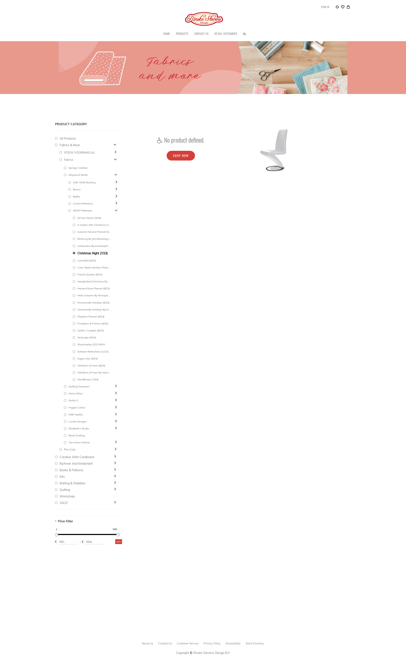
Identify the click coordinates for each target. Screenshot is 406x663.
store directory (255, 643)
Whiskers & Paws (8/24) (91, 365)
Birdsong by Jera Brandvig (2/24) (94, 238)
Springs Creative (78, 167)
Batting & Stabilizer (73, 483)
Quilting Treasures (79, 386)
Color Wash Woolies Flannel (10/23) (94, 267)
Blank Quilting (77, 435)
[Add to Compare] (337, 8)
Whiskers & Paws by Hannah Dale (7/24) (94, 372)
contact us (165, 643)
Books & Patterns (71, 470)
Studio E (73, 400)
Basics (77, 189)
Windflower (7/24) (88, 379)
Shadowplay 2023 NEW (91, 344)
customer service (187, 643)
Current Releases (83, 203)
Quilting (65, 490)
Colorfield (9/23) (86, 260)
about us (147, 643)
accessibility (233, 643)
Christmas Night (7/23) (92, 253)
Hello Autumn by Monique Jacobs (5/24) (94, 295)
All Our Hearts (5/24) (89, 217)
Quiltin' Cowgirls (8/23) (90, 330)
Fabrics (68, 159)
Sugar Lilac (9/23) (87, 358)
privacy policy (212, 643)
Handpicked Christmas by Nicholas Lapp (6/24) (94, 281)
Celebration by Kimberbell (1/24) (94, 246)
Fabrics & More (70, 145)
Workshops (67, 496)
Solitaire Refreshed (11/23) (92, 351)
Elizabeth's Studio (79, 428)
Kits (62, 477)
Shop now (181, 155)
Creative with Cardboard (77, 457)
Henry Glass (76, 393)
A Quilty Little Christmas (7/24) (94, 224)
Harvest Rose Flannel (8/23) (93, 288)
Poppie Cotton (77, 407)
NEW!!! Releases (82, 210)
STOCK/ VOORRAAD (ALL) (80, 152)
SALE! (64, 503)
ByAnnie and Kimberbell (76, 464)
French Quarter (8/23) (89, 274)
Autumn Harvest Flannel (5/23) (94, 231)
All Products (68, 138)
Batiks (76, 196)
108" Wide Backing (84, 182)
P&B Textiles (76, 414)
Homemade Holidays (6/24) (93, 302)
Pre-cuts (69, 449)
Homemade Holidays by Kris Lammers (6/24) (94, 309)
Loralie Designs (78, 421)
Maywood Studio (78, 174)
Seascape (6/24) (86, 337)
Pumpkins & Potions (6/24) (92, 323)
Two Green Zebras (79, 442)
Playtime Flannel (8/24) (90, 316)
